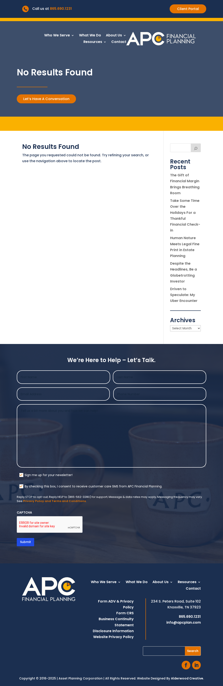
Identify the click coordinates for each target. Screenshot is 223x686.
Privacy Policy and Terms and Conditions (54, 501)
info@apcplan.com (183, 622)
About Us (114, 36)
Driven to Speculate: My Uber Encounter (184, 294)
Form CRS (125, 613)
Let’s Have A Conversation (46, 98)
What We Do (90, 36)
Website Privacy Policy (113, 636)
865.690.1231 (61, 8)
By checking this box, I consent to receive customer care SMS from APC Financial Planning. (93, 486)
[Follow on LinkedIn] (196, 665)
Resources (92, 42)
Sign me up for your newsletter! (49, 475)
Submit (25, 542)
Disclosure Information (113, 630)
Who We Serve (57, 36)
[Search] (196, 147)
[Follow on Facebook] (186, 665)
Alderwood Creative (187, 678)
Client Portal (188, 8)
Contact (118, 42)
